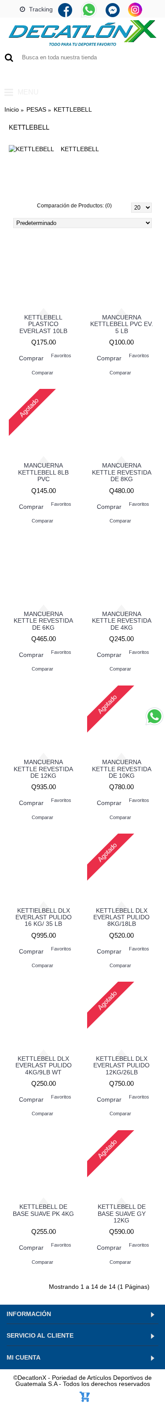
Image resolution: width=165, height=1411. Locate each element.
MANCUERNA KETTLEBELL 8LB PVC (43, 472)
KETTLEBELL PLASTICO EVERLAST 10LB (43, 324)
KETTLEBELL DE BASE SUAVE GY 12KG (122, 1213)
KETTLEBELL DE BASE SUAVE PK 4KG (43, 1210)
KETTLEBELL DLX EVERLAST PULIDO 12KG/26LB (121, 1065)
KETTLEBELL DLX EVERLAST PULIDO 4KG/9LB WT (43, 1065)
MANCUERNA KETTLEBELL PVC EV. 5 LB (121, 324)
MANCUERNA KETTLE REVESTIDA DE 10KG (121, 768)
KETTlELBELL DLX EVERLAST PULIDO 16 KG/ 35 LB (43, 917)
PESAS (36, 109)
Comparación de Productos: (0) (74, 206)
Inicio (11, 109)
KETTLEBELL (73, 109)
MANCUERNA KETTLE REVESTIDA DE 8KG (121, 472)
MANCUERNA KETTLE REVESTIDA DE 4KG (121, 620)
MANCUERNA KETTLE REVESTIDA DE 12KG (43, 768)
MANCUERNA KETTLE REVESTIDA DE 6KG (43, 620)
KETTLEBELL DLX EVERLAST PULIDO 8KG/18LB (121, 917)
